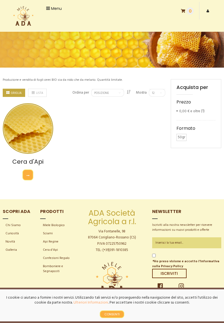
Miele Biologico (54, 225)
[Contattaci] (27, 174)
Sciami (48, 233)
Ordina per (80, 93)
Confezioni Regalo (56, 258)
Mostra (141, 93)
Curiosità (12, 233)
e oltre (189, 111)
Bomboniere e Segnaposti (53, 269)
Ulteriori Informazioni (90, 302)
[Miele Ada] (23, 16)
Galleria (11, 250)
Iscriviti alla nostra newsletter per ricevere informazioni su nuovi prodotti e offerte (182, 227)
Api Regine (50, 241)
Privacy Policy (172, 266)
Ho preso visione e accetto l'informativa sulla (185, 264)
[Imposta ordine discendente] (129, 93)
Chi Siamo (13, 225)
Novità (10, 241)
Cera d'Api (27, 161)
